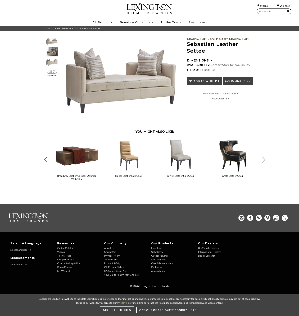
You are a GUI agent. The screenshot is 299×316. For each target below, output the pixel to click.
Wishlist (284, 5)
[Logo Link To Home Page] (149, 13)
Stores (264, 5)
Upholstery (157, 251)
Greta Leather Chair (232, 175)
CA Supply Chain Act (115, 270)
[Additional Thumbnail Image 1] (52, 41)
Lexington (239, 39)
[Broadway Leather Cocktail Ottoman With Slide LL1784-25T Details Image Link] (76, 171)
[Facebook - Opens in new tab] (250, 218)
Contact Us (110, 251)
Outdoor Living (159, 255)
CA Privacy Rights (114, 267)
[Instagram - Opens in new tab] (241, 218)
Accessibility (158, 270)
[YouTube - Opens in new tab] (276, 218)
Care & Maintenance (162, 263)
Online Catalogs (65, 248)
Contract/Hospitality (68, 263)
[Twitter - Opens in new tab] (285, 218)
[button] (100, 141)
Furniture (156, 248)
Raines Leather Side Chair (128, 175)
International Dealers (209, 251)
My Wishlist (63, 270)
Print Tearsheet (210, 93)
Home (48, 28)
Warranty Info (158, 259)
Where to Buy (230, 93)
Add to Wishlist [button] (206, 81)
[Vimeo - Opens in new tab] (267, 218)
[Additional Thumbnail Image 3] (52, 62)
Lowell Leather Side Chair (180, 175)
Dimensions (198, 60)
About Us (109, 248)
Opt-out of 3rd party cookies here (167, 310)
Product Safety (112, 263)
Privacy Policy (112, 255)
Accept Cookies (117, 309)
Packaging (156, 267)
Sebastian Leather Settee (88, 28)
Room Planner (65, 267)
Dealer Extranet (206, 255)
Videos (61, 251)
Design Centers (65, 259)
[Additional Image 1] (121, 81)
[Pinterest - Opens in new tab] (259, 218)
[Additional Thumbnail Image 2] (52, 51)
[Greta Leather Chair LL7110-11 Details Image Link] (232, 171)
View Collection (220, 98)
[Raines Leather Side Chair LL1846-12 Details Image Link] (128, 171)
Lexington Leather (64, 28)
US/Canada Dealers (208, 248)
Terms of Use (111, 259)
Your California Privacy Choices (121, 274)
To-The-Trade (64, 255)
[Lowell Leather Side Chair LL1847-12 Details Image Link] (180, 171)
